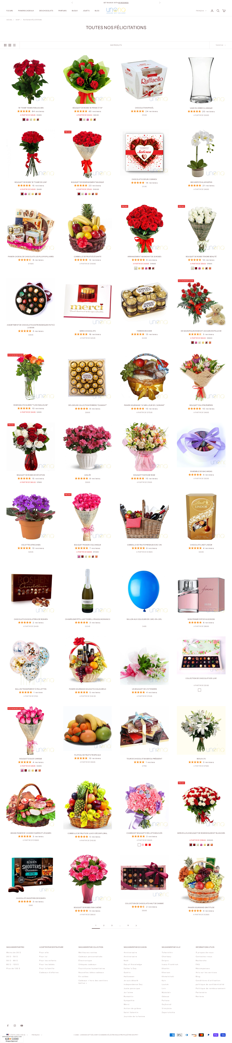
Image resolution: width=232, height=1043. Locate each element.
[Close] (148, 996)
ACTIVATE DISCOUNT (134, 1028)
